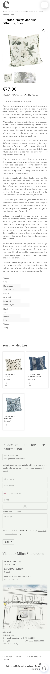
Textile (10, 12)
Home (5, 12)
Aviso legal (29, 666)
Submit (8, 542)
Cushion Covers (20, 12)
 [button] (7, 384)
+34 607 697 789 (11, 455)
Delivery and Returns (14, 666)
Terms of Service (11, 534)
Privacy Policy (42, 531)
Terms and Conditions (38, 669)
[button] (43, 30)
